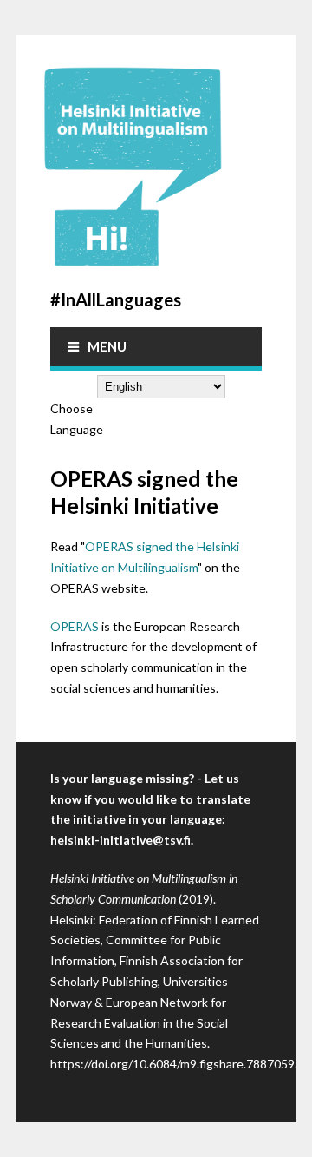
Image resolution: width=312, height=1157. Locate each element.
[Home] (156, 166)
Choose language (76, 419)
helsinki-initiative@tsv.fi (120, 839)
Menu (107, 346)
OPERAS (74, 626)
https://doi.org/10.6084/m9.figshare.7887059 (172, 1063)
